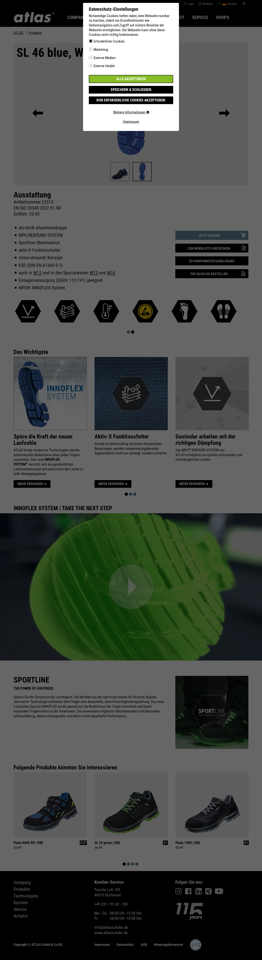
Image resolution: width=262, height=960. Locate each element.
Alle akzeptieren (131, 79)
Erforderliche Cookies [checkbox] (109, 41)
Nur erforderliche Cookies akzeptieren (130, 100)
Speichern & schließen (131, 89)
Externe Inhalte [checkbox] (104, 66)
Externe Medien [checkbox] (104, 58)
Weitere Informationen (129, 112)
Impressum (131, 121)
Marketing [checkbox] (101, 49)
